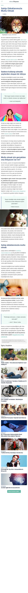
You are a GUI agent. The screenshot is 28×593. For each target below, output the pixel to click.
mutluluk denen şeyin (11, 59)
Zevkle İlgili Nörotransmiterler (10, 487)
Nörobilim (3, 486)
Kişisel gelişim (4, 467)
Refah (2, 5)
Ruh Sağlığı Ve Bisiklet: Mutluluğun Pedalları (12, 400)
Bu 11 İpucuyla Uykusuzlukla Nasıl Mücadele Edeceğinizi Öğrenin (11, 435)
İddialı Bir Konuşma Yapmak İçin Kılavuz (13, 418)
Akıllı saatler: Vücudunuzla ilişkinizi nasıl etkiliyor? (13, 363)
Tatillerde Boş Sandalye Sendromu (12, 452)
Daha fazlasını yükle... (14, 491)
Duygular (3, 451)
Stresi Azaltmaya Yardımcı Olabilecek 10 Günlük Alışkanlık (14, 382)
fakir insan (23, 39)
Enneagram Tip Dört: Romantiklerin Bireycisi (12, 470)
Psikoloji (3, 416)
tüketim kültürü (8, 133)
